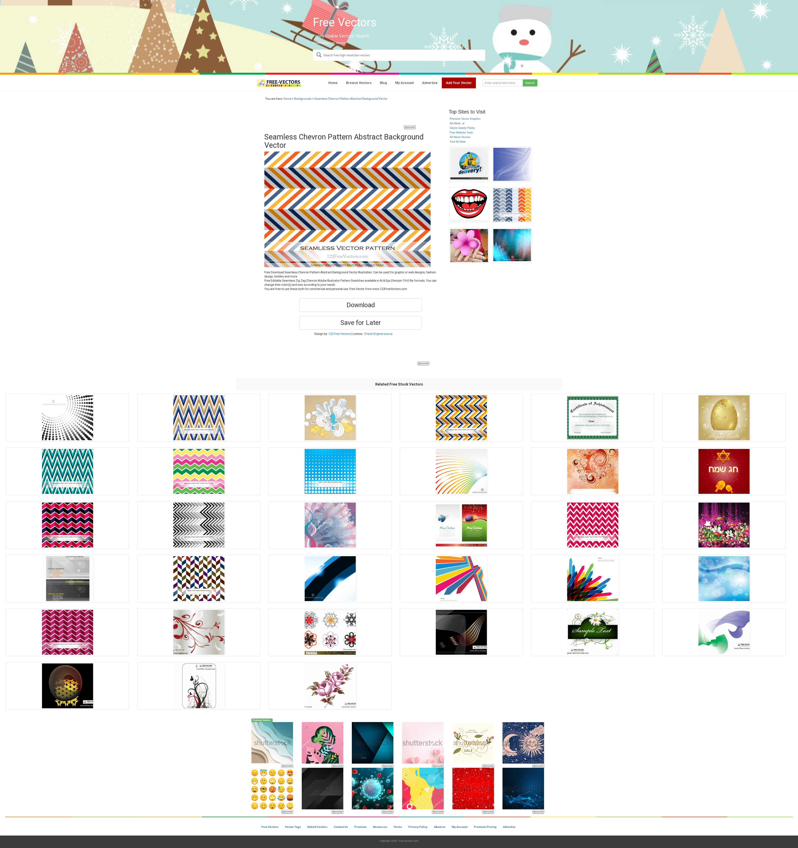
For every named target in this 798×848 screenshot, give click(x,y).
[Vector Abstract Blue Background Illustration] (512, 164)
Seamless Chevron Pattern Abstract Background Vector (351, 98)
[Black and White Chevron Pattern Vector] (198, 525)
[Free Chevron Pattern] (512, 204)
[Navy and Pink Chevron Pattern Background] (67, 525)
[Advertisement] (340, 115)
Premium (360, 826)
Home (287, 98)
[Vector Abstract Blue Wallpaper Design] (330, 579)
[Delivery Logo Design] (469, 164)
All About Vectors (460, 137)
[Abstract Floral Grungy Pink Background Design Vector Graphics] (723, 525)
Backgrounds (303, 98)
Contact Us (341, 826)
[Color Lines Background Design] (461, 471)
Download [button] (360, 305)
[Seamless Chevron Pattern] (198, 471)
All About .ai (457, 123)
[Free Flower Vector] (330, 686)
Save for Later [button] (360, 323)
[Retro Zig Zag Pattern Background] (198, 418)
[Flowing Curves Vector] (461, 632)
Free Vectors (269, 826)
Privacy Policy (417, 826)
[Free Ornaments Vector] (198, 632)
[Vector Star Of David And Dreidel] (723, 471)
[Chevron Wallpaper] (198, 579)
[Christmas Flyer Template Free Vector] (461, 525)
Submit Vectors (317, 826)
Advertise (509, 826)
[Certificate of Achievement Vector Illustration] (592, 418)
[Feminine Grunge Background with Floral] (330, 525)
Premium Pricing (485, 826)
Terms (398, 826)
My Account (459, 826)
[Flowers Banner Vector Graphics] (592, 632)
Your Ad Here (458, 141)
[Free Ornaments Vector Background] (198, 686)
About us (439, 826)
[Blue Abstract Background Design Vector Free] (723, 579)
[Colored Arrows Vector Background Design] (592, 579)
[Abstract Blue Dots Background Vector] (330, 471)
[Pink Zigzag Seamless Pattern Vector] (592, 525)
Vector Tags (293, 826)
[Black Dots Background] (67, 418)
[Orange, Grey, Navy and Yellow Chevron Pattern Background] (461, 418)
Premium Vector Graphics (465, 118)
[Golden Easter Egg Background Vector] (723, 418)
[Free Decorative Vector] (330, 632)
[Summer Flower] (469, 245)
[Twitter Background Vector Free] (330, 418)
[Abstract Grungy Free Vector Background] (592, 471)
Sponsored (410, 127)
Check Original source (378, 333)
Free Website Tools (461, 132)
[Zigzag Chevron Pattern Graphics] (67, 471)
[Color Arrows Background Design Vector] (461, 579)
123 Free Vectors (339, 333)
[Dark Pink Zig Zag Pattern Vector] (67, 632)
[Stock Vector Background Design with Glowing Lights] (512, 245)
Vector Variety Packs (462, 127)
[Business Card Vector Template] (67, 579)
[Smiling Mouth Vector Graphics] (469, 204)
